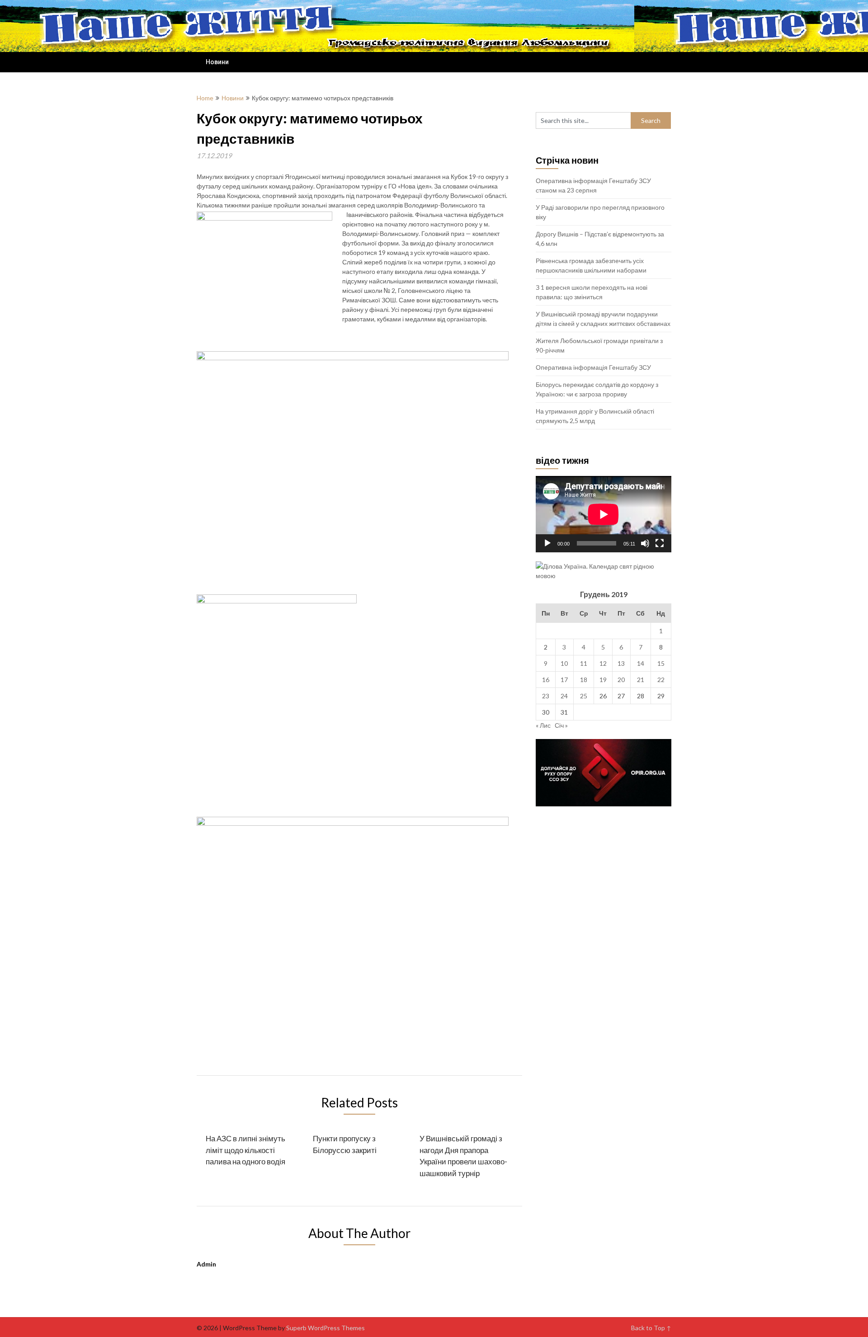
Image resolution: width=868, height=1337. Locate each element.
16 (545, 679)
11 (583, 663)
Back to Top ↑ (651, 1328)
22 (661, 679)
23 (545, 696)
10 (564, 663)
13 (621, 663)
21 (640, 679)
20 (621, 679)
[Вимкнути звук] (645, 543)
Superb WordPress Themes (325, 1328)
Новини (217, 62)
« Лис (543, 725)
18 (583, 679)
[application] (603, 514)
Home (205, 98)
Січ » (561, 725)
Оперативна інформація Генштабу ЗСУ (593, 367)
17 (564, 679)
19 (603, 679)
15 (661, 663)
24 (564, 696)
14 (640, 663)
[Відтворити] (547, 543)
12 (603, 663)
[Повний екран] (659, 543)
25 (583, 696)
